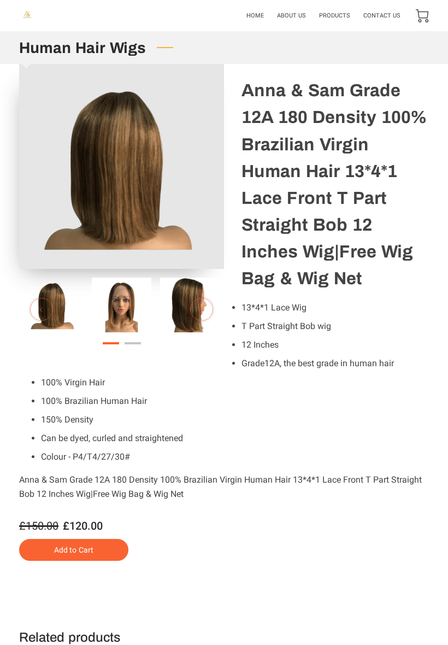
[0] (422, 15)
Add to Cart (73, 550)
